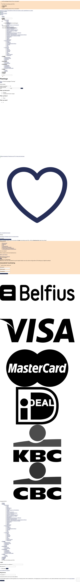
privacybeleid (71, 578)
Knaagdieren (9, 31)
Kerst (8, 46)
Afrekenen (4, 244)
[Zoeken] (2, 76)
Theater (5, 70)
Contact (3, 73)
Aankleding (6, 59)
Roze (4, 98)
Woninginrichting (7, 67)
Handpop (8, 44)
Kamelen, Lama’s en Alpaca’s (12, 29)
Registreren (2, 580)
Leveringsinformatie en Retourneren (9, 249)
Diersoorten (6, 20)
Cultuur (3, 69)
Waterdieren (9, 39)
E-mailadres (2, 574)
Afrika (8, 48)
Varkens (8, 37)
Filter (22, 88)
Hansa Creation (10, 501)
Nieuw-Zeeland (10, 54)
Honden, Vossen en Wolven (12, 27)
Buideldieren (9, 508)
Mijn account (4, 243)
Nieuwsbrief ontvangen (4, 273)
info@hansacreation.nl (5, 256)
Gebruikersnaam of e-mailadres (6, 564)
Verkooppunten (5, 246)
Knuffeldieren (7, 66)
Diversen (8, 509)
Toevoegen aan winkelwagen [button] (5, 239)
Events (5, 60)
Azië (7, 52)
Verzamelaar (6, 65)
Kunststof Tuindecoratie (8, 68)
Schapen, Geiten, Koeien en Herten (13, 35)
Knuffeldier (9, 42)
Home (3, 18)
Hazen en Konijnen (10, 26)
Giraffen (8, 25)
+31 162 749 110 (4, 254)
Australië (8, 51)
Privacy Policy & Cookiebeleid (8, 248)
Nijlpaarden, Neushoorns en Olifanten (14, 32)
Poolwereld (9, 55)
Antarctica (8, 50)
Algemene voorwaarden (6, 247)
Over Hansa (4, 61)
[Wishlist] (0, 157)
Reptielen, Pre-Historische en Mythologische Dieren (17, 34)
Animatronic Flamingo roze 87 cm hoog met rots (9, 236)
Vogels (8, 38)
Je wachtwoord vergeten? (5, 570)
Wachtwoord (2, 566)
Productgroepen (7, 40)
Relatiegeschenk (7, 58)
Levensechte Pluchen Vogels (9, 93)
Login (7, 568)
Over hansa (6, 62)
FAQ (3, 245)
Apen (8, 21)
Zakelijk (3, 56)
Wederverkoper (7, 57)
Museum (6, 71)
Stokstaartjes (9, 36)
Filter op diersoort (4, 90)
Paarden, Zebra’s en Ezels (12, 33)
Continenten (6, 47)
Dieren (3, 19)
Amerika (8, 49)
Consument (4, 64)
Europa (8, 53)
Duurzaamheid (7, 63)
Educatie (4, 72)
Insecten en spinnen (10, 28)
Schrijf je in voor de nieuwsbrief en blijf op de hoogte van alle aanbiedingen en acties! (16, 10)
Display (8, 41)
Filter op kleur (3, 95)
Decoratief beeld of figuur (11, 43)
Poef (7, 45)
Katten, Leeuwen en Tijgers (12, 30)
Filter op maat (3, 100)
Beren (8, 507)
